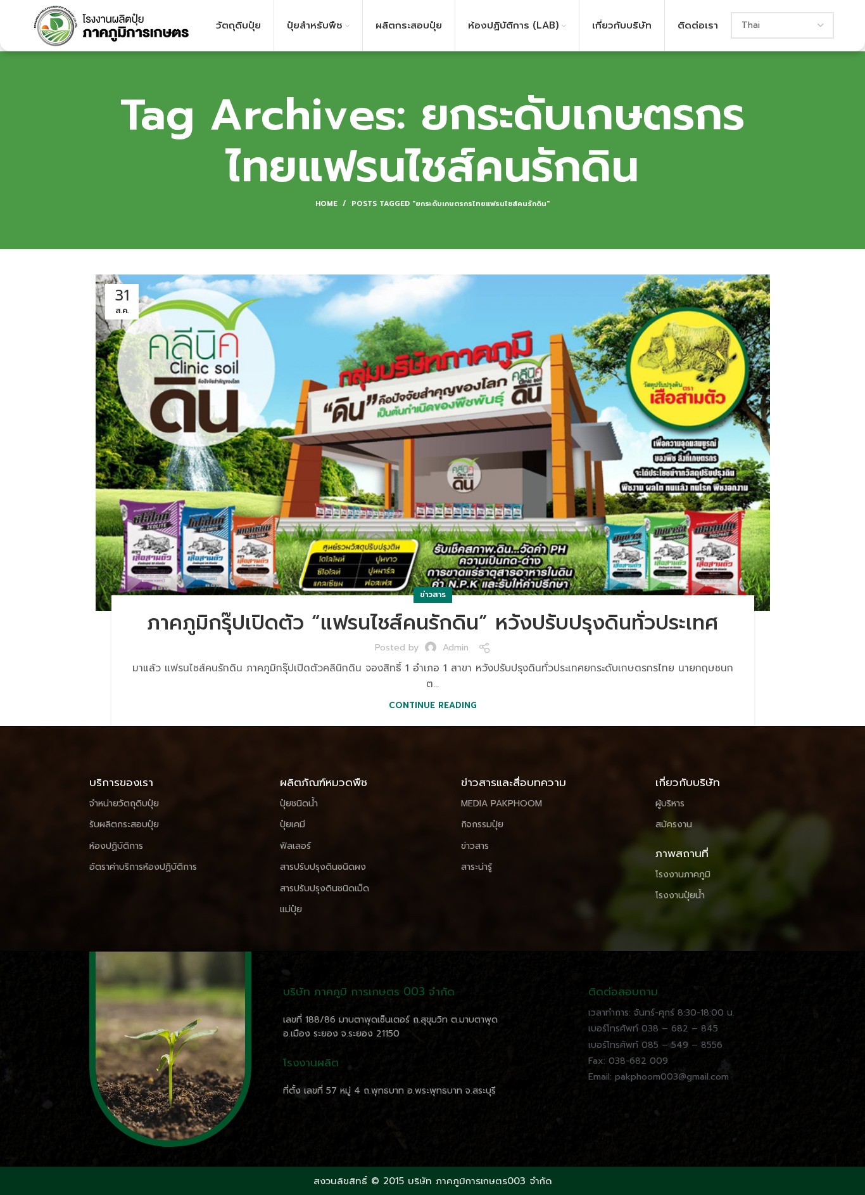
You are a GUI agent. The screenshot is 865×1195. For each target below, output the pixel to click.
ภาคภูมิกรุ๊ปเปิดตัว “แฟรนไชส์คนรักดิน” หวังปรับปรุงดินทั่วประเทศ (432, 622)
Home (326, 204)
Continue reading (433, 705)
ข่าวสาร (433, 594)
